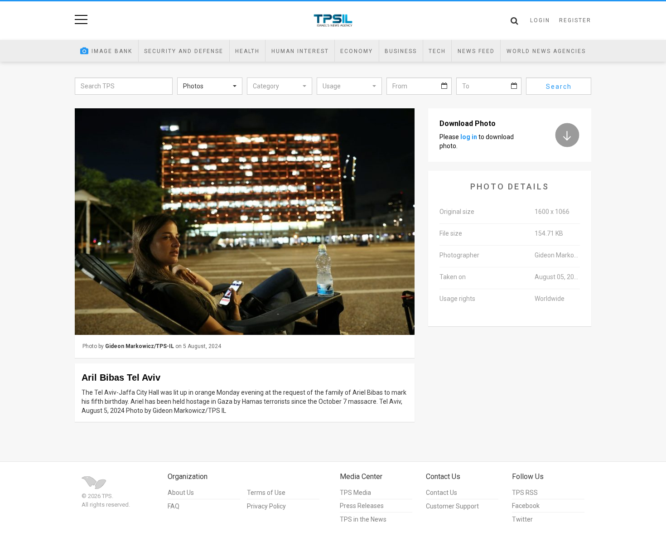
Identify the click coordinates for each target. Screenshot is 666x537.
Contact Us (441, 492)
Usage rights (457, 298)
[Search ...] (514, 21)
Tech (437, 51)
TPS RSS (525, 492)
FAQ (173, 506)
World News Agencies (546, 51)
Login (540, 20)
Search (559, 86)
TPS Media (355, 492)
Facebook (526, 505)
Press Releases (362, 505)
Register (575, 20)
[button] (210, 86)
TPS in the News (363, 519)
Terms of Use (266, 492)
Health (247, 51)
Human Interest (300, 51)
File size (450, 233)
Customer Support (452, 506)
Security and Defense (183, 51)
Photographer (459, 255)
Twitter (522, 519)
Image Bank (112, 51)
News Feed (476, 51)
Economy (356, 51)
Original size (456, 211)
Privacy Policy (266, 506)
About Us (181, 492)
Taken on (452, 277)
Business (401, 51)
